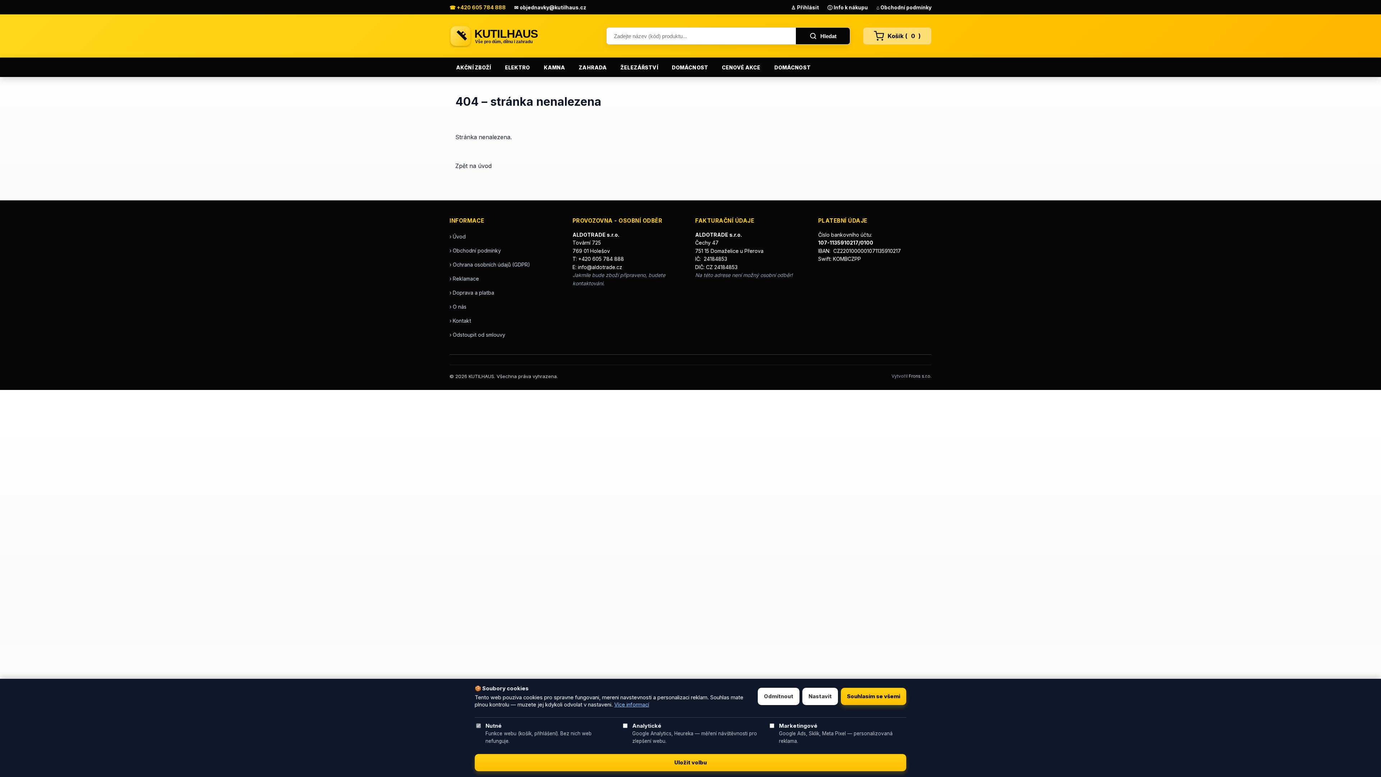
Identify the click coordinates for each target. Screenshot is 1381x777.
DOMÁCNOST (690, 67)
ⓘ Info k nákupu (848, 7)
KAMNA (554, 67)
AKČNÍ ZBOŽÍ (473, 67)
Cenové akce (741, 67)
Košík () (904, 36)
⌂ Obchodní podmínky (903, 7)
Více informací (631, 704)
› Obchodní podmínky (475, 250)
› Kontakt (460, 321)
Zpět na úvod (473, 165)
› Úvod (458, 236)
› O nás (458, 307)
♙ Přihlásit (805, 7)
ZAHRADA (593, 67)
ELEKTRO (517, 67)
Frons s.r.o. (920, 376)
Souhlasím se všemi (873, 696)
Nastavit (820, 696)
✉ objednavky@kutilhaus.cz (550, 7)
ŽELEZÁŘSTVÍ (639, 67)
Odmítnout (778, 696)
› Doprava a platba (472, 293)
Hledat (828, 36)
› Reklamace (464, 279)
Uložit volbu (690, 762)
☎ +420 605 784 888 (478, 7)
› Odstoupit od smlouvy (477, 335)
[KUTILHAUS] (521, 36)
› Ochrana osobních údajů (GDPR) (490, 265)
